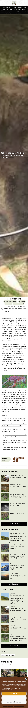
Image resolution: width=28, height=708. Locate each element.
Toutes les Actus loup (14, 524)
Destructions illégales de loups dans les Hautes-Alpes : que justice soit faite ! (18, 496)
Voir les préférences (14, 702)
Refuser (14, 698)
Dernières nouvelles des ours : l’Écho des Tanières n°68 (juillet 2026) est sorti (18, 556)
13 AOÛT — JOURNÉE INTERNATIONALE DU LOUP (17, 485)
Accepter (14, 694)
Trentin (6, 311)
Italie (24, 308)
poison (23, 310)
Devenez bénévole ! (7, 662)
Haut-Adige (18, 308)
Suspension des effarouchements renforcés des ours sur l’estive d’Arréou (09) (18, 575)
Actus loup (22, 301)
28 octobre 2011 (15, 299)
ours (9, 310)
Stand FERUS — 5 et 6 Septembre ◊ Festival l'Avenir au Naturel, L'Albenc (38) (14, 10)
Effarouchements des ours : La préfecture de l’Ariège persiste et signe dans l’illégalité (17, 566)
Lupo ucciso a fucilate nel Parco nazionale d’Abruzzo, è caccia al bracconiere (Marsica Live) (14, 442)
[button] (26, 678)
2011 (5, 306)
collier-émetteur (9, 308)
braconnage (23, 306)
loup (5, 310)
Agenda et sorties (6, 8)
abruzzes (10, 306)
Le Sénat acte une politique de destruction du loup (18, 504)
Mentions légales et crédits (8, 706)
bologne (16, 306)
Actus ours (8, 304)
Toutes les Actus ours (13, 584)
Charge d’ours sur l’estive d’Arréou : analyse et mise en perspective (17, 546)
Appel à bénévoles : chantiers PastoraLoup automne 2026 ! (18, 476)
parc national (16, 310)
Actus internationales (10, 301)
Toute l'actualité (19, 304)
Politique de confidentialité (19, 706)
